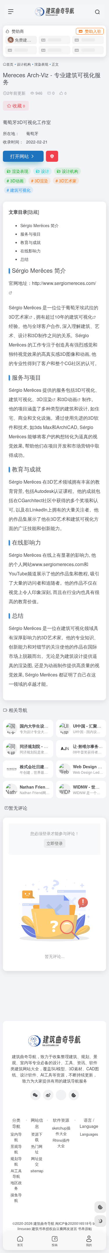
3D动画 (69, 399)
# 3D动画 (15, 181)
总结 (24, 259)
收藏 (18, 105)
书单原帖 (85, 1228)
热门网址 (36, 1149)
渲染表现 (41, 64)
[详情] (50, 728)
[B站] (74, 1095)
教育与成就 (30, 242)
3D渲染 (44, 399)
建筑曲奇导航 (24, 1056)
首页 (9, 64)
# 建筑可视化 (19, 190)
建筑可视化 (80, 316)
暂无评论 (18, 808)
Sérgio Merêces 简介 (39, 225)
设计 (45, 171)
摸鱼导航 (16, 1197)
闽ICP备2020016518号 (73, 1223)
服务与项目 (30, 234)
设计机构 (24, 64)
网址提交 (36, 1161)
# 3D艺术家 (66, 181)
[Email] (61, 1095)
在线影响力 (30, 251)
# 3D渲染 (39, 181)
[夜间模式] (100, 1221)
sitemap (37, 1170)
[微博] (48, 1095)
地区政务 (16, 1185)
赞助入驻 (93, 31)
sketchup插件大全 (61, 1130)
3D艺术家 (19, 316)
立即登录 (55, 843)
